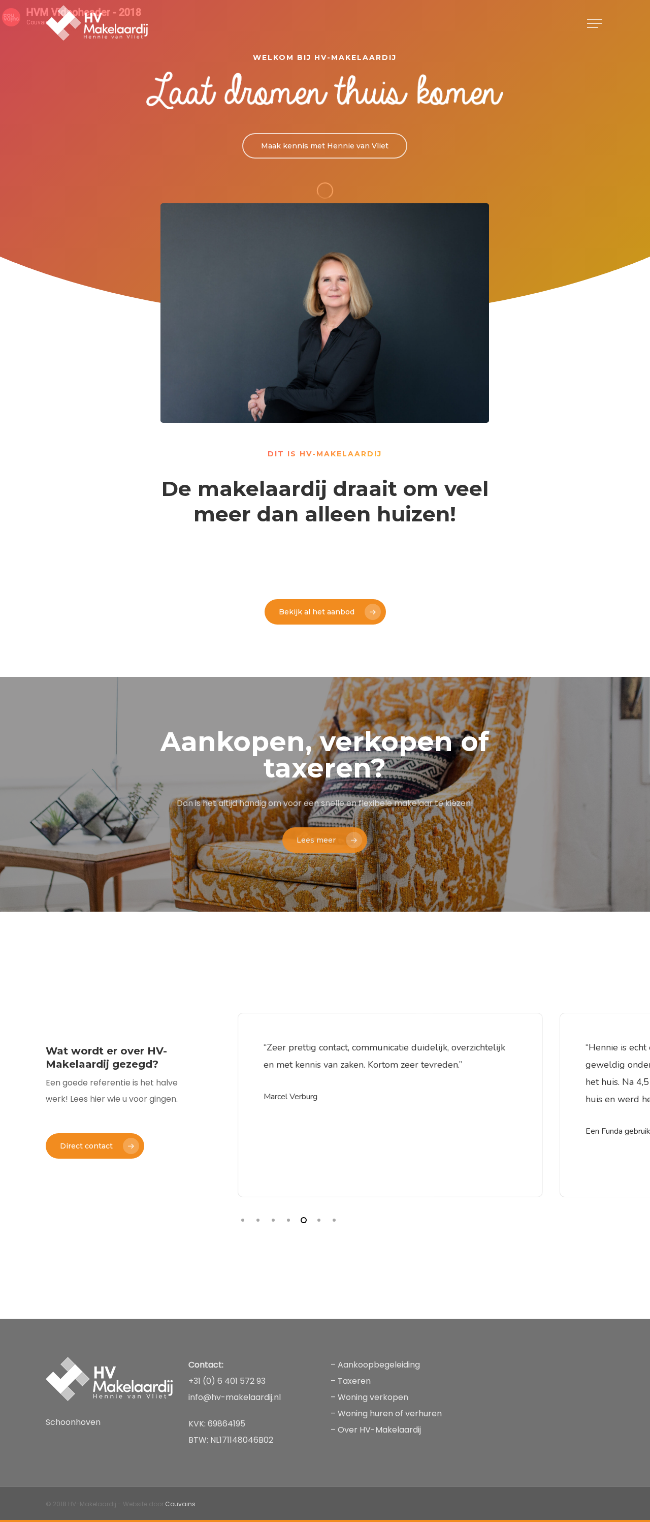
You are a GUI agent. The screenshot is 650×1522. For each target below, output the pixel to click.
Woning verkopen (374, 1397)
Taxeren (354, 1381)
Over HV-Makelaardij (379, 1430)
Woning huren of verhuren (390, 1413)
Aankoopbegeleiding (379, 1365)
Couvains (180, 1504)
